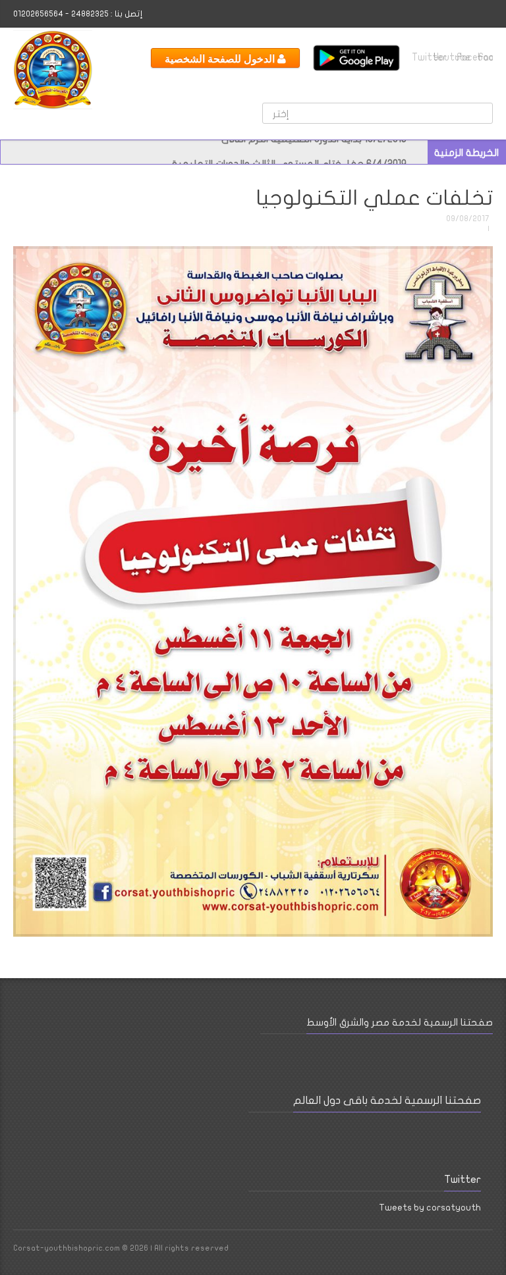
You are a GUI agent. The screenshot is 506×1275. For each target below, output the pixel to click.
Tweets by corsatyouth (430, 1207)
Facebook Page (422, 1251)
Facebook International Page (463, 57)
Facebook (485, 57)
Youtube (441, 57)
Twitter (420, 57)
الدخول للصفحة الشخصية (221, 59)
